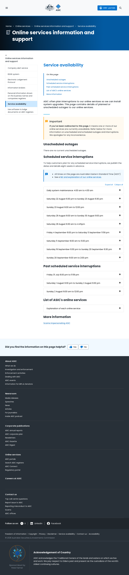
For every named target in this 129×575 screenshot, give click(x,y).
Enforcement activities (15, 373)
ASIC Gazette (11, 441)
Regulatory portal (12, 470)
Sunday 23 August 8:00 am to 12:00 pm (65, 207)
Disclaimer (52, 534)
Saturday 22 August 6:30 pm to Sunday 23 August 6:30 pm (75, 198)
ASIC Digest (10, 445)
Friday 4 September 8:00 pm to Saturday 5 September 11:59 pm (78, 232)
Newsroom (10, 393)
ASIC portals (10, 459)
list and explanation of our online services (80, 177)
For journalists (11, 412)
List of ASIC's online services (58, 90)
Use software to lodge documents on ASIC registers (20, 110)
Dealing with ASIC (12, 376)
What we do (10, 366)
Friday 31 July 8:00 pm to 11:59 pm (63, 274)
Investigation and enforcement (19, 369)
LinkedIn (38, 523)
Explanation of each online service (63, 308)
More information (54, 94)
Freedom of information (15, 534)
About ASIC (11, 361)
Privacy (42, 534)
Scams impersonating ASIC (56, 323)
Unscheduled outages (56, 79)
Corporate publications (17, 425)
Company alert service (18, 68)
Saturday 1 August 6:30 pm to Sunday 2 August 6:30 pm (73, 283)
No (85, 347)
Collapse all (119, 185)
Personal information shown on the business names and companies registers (20, 96)
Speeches (9, 401)
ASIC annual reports (13, 430)
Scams (8, 510)
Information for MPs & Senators (19, 384)
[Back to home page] (53, 8)
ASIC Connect (11, 466)
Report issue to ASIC (14, 502)
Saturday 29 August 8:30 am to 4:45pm (66, 224)
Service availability (17, 104)
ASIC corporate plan (14, 434)
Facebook (56, 523)
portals (109, 8)
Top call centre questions (16, 499)
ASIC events (10, 380)
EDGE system (13, 74)
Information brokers (16, 88)
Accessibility (94, 534)
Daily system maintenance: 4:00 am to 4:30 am (70, 190)
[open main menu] (6, 7)
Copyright (32, 534)
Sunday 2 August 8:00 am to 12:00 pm (65, 291)
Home (9, 26)
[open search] (120, 7)
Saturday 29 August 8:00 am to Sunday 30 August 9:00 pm (75, 215)
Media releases (11, 398)
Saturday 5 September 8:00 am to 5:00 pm (68, 240)
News (7, 405)
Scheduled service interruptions (60, 83)
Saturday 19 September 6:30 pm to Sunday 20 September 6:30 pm (79, 249)
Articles (8, 409)
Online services (22, 26)
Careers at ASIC (13, 478)
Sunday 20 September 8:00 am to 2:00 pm (67, 257)
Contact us (11, 494)
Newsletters (10, 437)
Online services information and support (54, 26)
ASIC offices (10, 513)
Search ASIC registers (14, 462)
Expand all (109, 185)
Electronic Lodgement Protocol (17, 81)
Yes (74, 347)
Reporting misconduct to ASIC (18, 506)
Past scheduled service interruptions (62, 87)
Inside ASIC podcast (13, 416)
